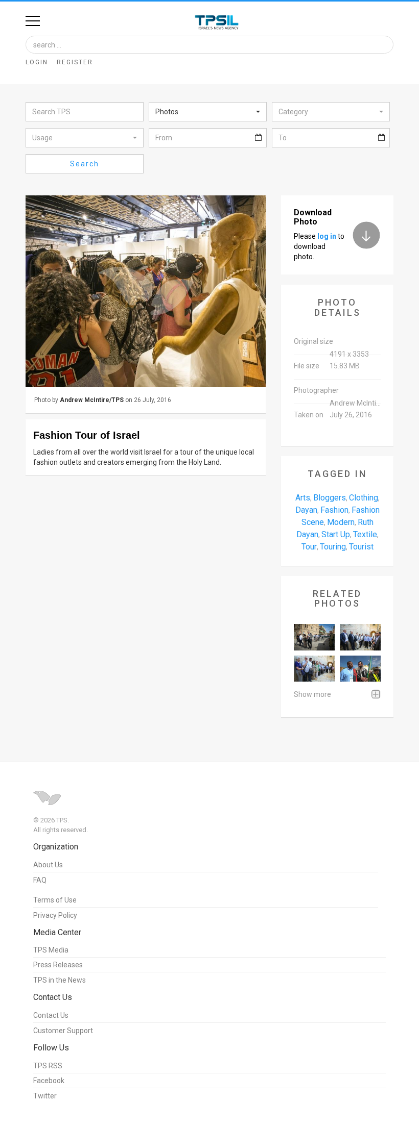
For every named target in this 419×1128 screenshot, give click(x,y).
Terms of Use (55, 900)
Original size (313, 341)
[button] (207, 112)
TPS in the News (59, 980)
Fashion (334, 510)
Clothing (363, 498)
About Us (48, 865)
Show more (312, 694)
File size (306, 366)
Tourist (361, 547)
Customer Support (63, 1030)
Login (37, 62)
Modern (341, 522)
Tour (309, 547)
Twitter (45, 1096)
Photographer (316, 390)
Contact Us (50, 1015)
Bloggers (329, 498)
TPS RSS (47, 1066)
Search (84, 164)
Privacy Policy (55, 915)
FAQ (39, 880)
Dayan (306, 510)
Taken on (308, 415)
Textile (365, 534)
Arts (302, 498)
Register (75, 62)
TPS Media (50, 950)
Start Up (335, 534)
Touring (333, 547)
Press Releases (58, 965)
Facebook (48, 1080)
